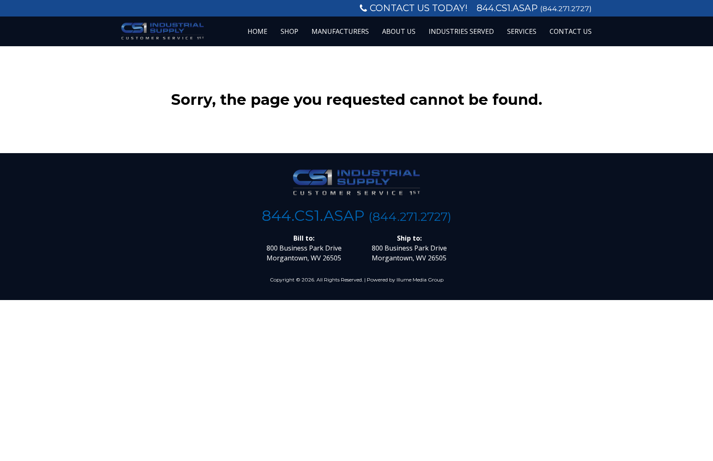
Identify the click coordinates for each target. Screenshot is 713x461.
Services (521, 31)
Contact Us (571, 31)
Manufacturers (340, 31)
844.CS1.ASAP (534, 8)
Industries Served (461, 31)
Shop (289, 31)
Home (257, 31)
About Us (399, 31)
